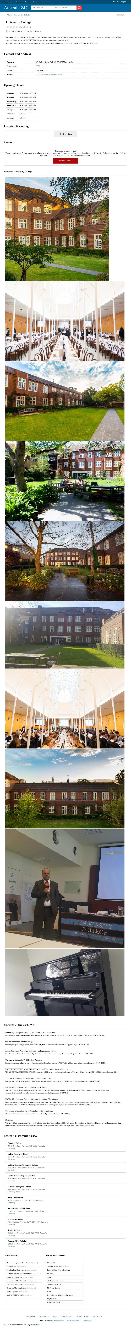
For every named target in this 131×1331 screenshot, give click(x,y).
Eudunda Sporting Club (20, 1277)
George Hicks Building (17, 1241)
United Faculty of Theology (19, 1154)
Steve (49, 1291)
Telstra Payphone (17, 1291)
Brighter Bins (52, 1299)
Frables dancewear (53, 1302)
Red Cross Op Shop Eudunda (21, 1281)
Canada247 (87, 1321)
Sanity (49, 1277)
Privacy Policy (67, 1316)
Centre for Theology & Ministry (21, 1176)
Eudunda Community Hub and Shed (24, 1274)
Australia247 (16, 7)
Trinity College (14, 1230)
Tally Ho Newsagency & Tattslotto (59, 1266)
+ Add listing (44, 1316)
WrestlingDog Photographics (21, 1270)
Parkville (27, 15)
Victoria (9, 15)
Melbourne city (18, 15)
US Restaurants (73, 1321)
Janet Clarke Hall (15, 1198)
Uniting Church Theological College (23, 1165)
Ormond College (15, 1143)
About (27, 2)
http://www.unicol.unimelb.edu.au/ (50, 74)
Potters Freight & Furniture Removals (60, 1295)
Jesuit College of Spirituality (19, 1208)
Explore (18, 2)
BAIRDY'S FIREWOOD (19, 1295)
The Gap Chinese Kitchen (56, 1281)
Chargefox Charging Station (21, 1288)
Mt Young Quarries (53, 1288)
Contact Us (37, 2)
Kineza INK (51, 1263)
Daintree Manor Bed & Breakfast (58, 1270)
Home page (8, 2)
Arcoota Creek (16, 1266)
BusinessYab (59, 1321)
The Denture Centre (54, 1284)
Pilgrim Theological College (19, 1187)
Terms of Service (83, 1316)
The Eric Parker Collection (21, 1284)
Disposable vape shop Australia (22, 1263)
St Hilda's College (15, 1219)
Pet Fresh (50, 1274)
